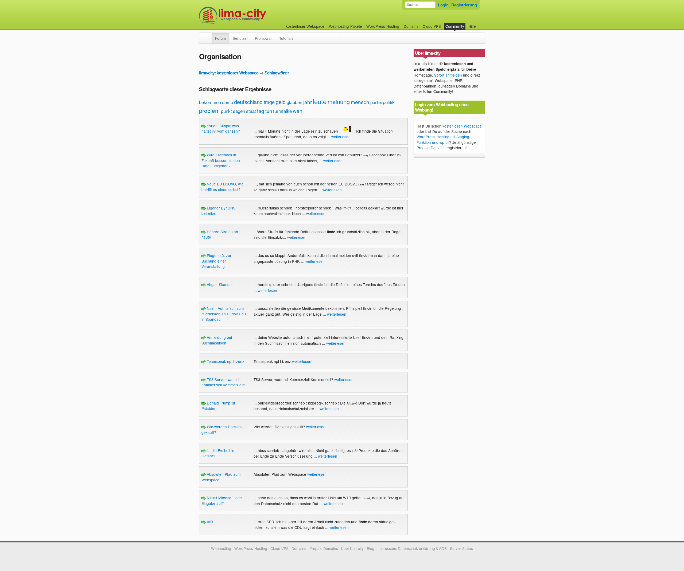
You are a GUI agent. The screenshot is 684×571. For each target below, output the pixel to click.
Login (443, 4)
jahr (307, 101)
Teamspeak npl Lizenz (225, 361)
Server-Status (461, 548)
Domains (411, 26)
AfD (209, 521)
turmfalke (282, 111)
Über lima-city (352, 548)
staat (251, 111)
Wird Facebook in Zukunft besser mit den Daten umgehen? (220, 160)
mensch (360, 101)
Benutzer (240, 38)
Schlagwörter (277, 73)
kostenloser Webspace (305, 26)
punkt (226, 111)
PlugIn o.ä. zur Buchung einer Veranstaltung (216, 261)
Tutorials (286, 38)
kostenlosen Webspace (462, 126)
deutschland (248, 102)
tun (268, 110)
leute (320, 101)
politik (389, 102)
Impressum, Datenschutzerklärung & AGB (412, 548)
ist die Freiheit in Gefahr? (217, 453)
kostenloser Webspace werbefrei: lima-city (252, 15)
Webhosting (221, 548)
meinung (339, 101)
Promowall (263, 38)
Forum (220, 38)
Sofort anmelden (448, 75)
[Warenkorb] (480, 23)
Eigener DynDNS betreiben (218, 210)
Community (454, 26)
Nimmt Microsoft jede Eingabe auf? (221, 500)
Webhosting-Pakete (345, 26)
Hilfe (472, 26)
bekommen (210, 102)
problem (209, 110)
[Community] (208, 35)
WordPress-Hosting (382, 26)
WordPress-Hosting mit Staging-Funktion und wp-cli (444, 139)
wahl (298, 110)
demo (227, 102)
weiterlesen (341, 136)
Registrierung (464, 4)
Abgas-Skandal (219, 284)
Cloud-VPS (432, 26)
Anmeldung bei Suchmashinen (216, 340)
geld (281, 102)
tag (260, 110)
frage (269, 101)
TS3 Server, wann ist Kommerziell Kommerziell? (223, 382)
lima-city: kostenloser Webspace (228, 73)
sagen (239, 111)
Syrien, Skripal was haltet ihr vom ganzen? (220, 128)
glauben (294, 102)
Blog (370, 548)
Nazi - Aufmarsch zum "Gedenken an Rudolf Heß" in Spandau (224, 314)
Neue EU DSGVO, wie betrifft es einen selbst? (222, 186)
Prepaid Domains (431, 147)
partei (376, 102)
